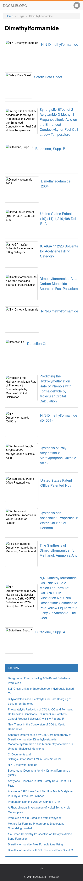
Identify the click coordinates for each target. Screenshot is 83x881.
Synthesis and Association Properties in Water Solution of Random (59, 520)
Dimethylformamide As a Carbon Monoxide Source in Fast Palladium (59, 283)
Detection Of (36, 343)
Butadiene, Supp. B (50, 148)
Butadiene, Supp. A (50, 631)
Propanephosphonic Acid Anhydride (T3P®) (34, 802)
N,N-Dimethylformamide (59, 44)
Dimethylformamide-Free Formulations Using (35, 844)
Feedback (54, 876)
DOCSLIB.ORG (15, 5)
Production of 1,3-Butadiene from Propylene (35, 818)
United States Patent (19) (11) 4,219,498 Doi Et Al (58, 218)
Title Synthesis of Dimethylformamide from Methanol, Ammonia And (59, 550)
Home (9, 16)
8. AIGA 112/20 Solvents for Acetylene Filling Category (59, 250)
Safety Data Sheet (48, 76)
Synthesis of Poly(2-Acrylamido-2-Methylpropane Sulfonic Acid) (58, 455)
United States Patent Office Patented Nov (56, 483)
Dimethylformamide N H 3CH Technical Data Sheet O (40, 850)
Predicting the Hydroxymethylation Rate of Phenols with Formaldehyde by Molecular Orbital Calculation (55, 388)
